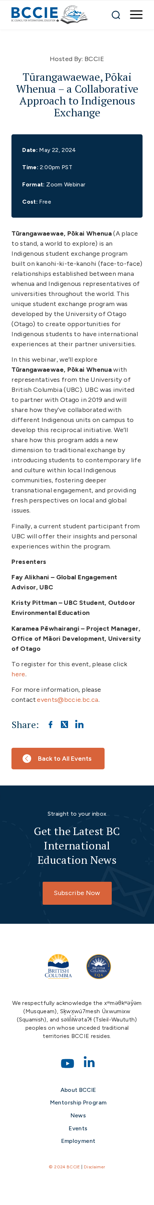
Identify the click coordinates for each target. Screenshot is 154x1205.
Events (78, 1128)
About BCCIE (78, 1089)
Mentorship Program (78, 1102)
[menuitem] (133, 14)
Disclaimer (94, 1166)
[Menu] (133, 14)
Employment (78, 1140)
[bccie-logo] (49, 14)
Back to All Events (65, 759)
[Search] (116, 14)
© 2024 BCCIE (64, 1166)
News (78, 1115)
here (18, 674)
